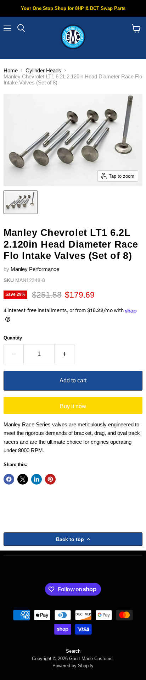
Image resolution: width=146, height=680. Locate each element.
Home (11, 70)
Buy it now (73, 406)
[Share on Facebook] (9, 479)
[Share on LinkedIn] (36, 479)
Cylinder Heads (43, 70)
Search (73, 651)
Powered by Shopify (73, 665)
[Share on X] (22, 479)
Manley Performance (35, 269)
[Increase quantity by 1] (64, 354)
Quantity (13, 338)
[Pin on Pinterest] (50, 479)
